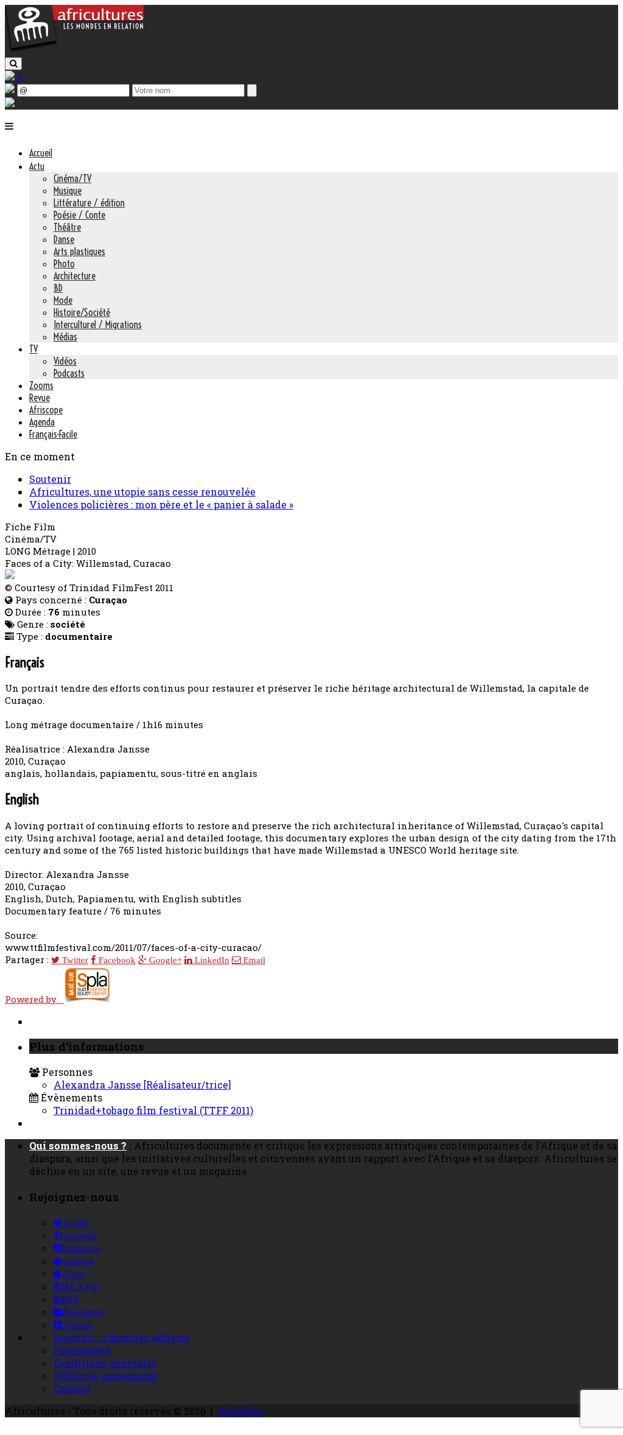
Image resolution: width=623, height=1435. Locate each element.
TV (33, 349)
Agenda (42, 422)
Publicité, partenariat (106, 1375)
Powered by (34, 999)
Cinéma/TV (72, 178)
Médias (65, 337)
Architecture (75, 276)
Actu (36, 166)
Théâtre (67, 227)
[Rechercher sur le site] (13, 63)
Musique (68, 190)
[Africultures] (74, 49)
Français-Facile (53, 434)
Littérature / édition (89, 203)
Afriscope (46, 410)
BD (58, 288)
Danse (64, 239)
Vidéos (65, 361)
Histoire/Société (82, 312)
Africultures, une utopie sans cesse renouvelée (142, 491)
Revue (39, 397)
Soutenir (50, 478)
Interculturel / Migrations (98, 324)
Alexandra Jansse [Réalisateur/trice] (142, 1084)
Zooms (41, 385)
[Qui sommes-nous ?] (10, 103)
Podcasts (69, 373)
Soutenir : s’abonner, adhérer (122, 1337)
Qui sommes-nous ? (78, 1145)
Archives (240, 1411)
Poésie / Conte (79, 215)
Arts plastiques (79, 251)
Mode (63, 300)
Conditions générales (105, 1362)
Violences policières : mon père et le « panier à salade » (161, 504)
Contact (72, 1388)
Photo (64, 264)
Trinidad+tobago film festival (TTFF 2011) (153, 1110)
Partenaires (82, 1350)
